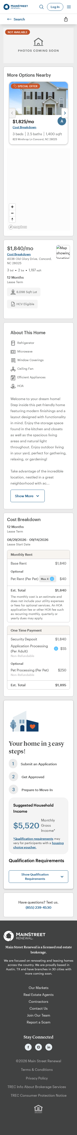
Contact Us (39, 1008)
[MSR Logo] (38, 936)
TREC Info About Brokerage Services (36, 1087)
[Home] (15, 7)
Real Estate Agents (39, 994)
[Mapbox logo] (17, 227)
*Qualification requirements (33, 838)
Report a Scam (38, 1022)
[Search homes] (41, 7)
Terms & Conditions (37, 1069)
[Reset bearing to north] (12, 219)
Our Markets (39, 988)
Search (19, 19)
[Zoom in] (12, 207)
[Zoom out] (12, 213)
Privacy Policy (37, 1078)
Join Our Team (38, 1015)
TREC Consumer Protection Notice (39, 1095)
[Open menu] (69, 7)
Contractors (38, 1001)
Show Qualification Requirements (35, 876)
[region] (38, 189)
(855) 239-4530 (38, 907)
